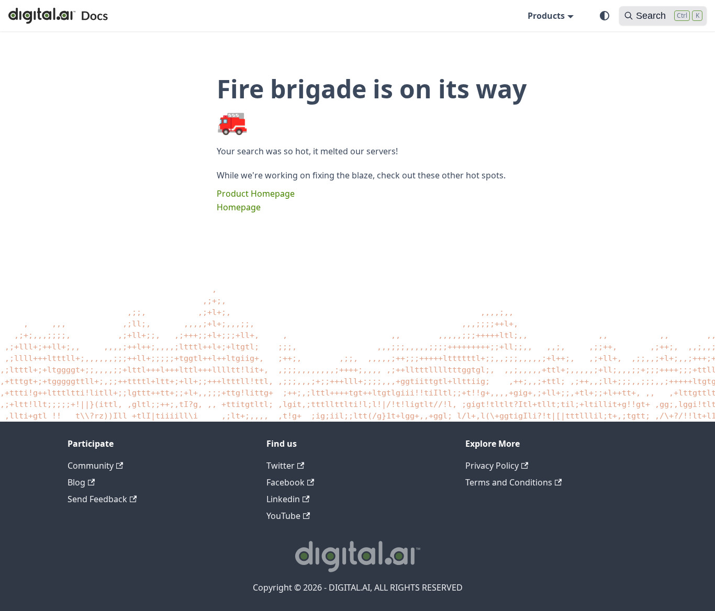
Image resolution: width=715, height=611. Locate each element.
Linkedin (283, 499)
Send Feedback (97, 499)
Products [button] (546, 15)
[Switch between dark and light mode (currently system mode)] (604, 15)
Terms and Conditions (508, 482)
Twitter (280, 465)
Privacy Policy (492, 465)
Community (91, 465)
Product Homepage (256, 193)
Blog (76, 482)
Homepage (239, 207)
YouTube (283, 516)
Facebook (285, 482)
